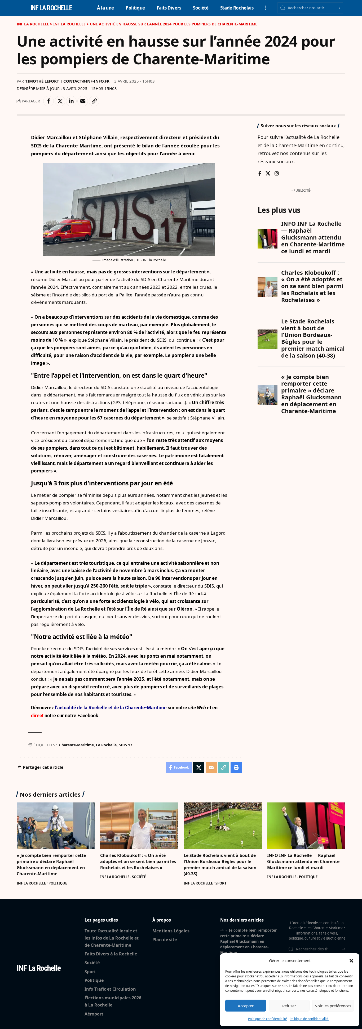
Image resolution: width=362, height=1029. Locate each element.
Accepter (246, 1005)
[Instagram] (277, 173)
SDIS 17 (125, 744)
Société (139, 876)
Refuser (289, 1005)
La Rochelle (106, 744)
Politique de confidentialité (267, 1019)
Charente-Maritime (76, 744)
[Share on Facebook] (48, 101)
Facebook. (88, 715)
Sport (221, 883)
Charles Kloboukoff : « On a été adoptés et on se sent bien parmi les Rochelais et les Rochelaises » (138, 861)
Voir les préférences (333, 1005)
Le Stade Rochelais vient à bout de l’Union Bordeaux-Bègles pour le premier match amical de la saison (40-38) (220, 864)
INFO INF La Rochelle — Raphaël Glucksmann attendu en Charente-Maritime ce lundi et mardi (304, 861)
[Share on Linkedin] (71, 101)
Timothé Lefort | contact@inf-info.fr (67, 81)
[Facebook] (260, 173)
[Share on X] (60, 101)
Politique (57, 883)
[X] (268, 173)
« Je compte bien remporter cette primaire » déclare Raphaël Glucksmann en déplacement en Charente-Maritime (51, 864)
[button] (351, 960)
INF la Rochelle (51, 8)
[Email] (82, 101)
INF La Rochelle (31, 883)
